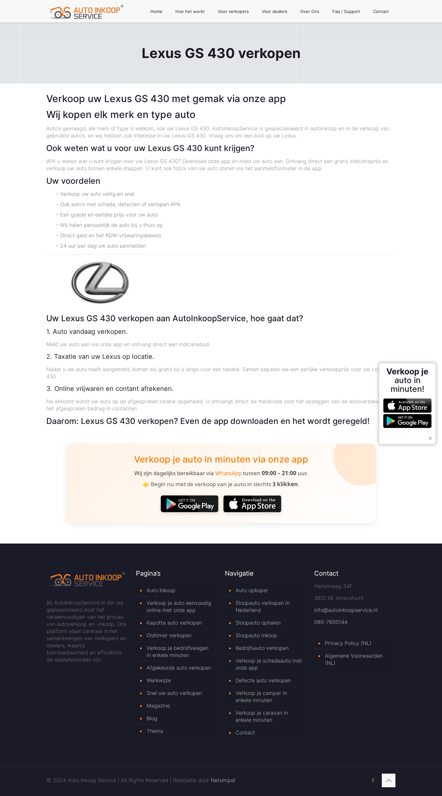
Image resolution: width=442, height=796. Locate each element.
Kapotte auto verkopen (174, 622)
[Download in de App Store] (252, 503)
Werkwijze (159, 680)
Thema (155, 731)
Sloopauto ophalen (258, 622)
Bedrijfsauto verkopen (262, 648)
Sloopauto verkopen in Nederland (263, 606)
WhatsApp (228, 473)
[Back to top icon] (388, 780)
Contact (245, 732)
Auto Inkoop (161, 590)
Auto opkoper (252, 590)
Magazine (158, 705)
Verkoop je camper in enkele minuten (261, 696)
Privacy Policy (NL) (348, 643)
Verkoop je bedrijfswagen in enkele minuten (177, 651)
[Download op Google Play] (189, 503)
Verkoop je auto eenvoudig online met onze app (179, 606)
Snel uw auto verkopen (174, 693)
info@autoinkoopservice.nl (346, 610)
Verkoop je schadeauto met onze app (269, 664)
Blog (152, 718)
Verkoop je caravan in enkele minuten (262, 716)
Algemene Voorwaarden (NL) (354, 659)
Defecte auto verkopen (263, 680)
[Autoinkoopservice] (87, 11)
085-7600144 (331, 622)
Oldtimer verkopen (169, 635)
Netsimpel (223, 780)
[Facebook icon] (372, 780)
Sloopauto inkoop (256, 635)
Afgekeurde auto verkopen (179, 667)
